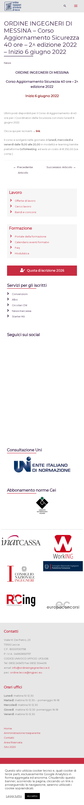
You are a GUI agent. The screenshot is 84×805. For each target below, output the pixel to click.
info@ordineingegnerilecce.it (31, 667)
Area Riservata (13, 742)
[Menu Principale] (75, 6)
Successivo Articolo (61, 167)
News (7, 62)
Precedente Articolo (23, 168)
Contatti (9, 737)
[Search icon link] (65, 6)
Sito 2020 (10, 746)
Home (8, 728)
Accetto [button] (32, 796)
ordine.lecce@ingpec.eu (26, 672)
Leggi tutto (14, 796)
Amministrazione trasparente (22, 733)
